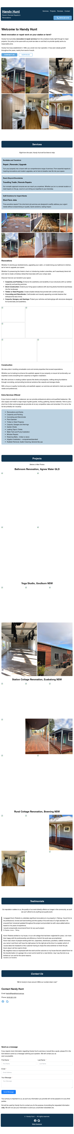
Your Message (6, 1077)
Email (3, 1069)
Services (26, 55)
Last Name (41, 1060)
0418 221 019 (64, 18)
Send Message (8, 1092)
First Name (5, 1060)
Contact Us (9, 55)
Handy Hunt (11, 11)
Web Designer (37, 1124)
